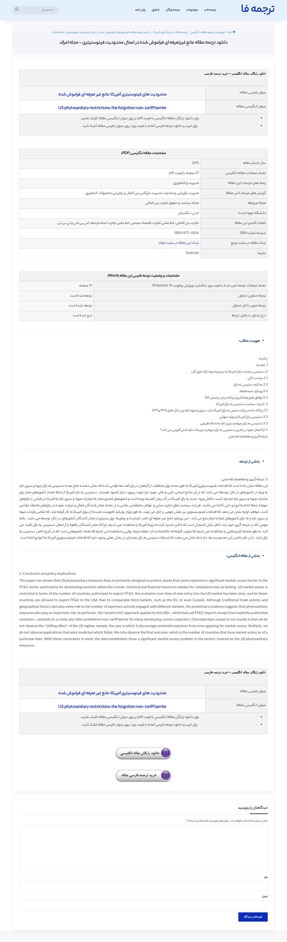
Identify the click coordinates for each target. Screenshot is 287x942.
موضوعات (192, 10)
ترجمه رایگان (173, 10)
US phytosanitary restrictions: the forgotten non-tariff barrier (112, 108)
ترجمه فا (211, 10)
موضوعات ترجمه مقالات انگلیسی (207, 32)
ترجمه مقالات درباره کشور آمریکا (170, 32)
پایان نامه (140, 10)
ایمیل (265, 896)
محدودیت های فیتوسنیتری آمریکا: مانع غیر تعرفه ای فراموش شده (113, 94)
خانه (230, 32)
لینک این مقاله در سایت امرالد (179, 243)
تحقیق (155, 10)
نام (266, 877)
